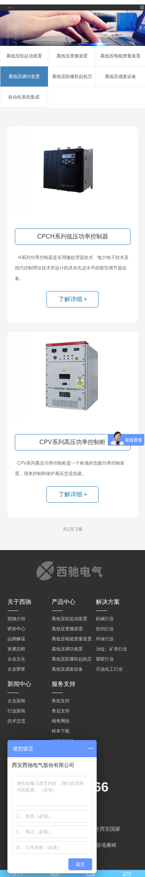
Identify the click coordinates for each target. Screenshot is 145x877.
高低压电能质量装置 (120, 56)
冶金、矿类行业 (111, 649)
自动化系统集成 (23, 97)
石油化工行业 (109, 669)
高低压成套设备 (120, 76)
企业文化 (16, 659)
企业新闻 (16, 700)
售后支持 (61, 711)
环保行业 (105, 639)
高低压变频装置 (72, 56)
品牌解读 (16, 639)
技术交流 (16, 721)
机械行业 (105, 618)
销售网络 (61, 721)
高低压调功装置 (24, 76)
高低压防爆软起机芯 (72, 76)
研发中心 (16, 628)
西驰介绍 (16, 618)
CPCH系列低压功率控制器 (72, 236)
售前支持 (61, 700)
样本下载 (61, 731)
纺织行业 (105, 628)
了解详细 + (72, 299)
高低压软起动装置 (24, 56)
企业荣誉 (16, 669)
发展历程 (16, 649)
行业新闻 (16, 711)
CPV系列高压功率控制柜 (72, 442)
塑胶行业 (105, 659)
